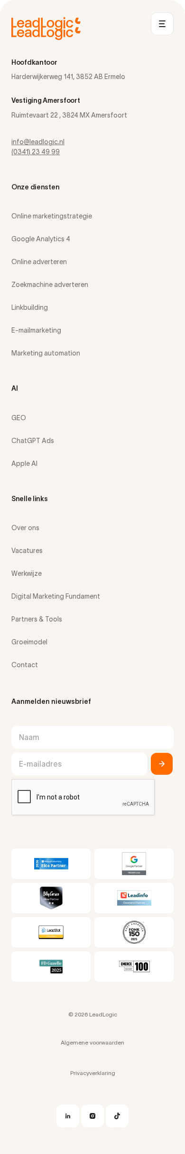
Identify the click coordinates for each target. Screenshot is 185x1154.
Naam (29, 737)
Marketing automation (45, 353)
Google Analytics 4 (40, 239)
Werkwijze (26, 573)
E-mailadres (40, 763)
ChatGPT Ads (32, 440)
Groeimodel (29, 642)
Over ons (25, 528)
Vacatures (27, 550)
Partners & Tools (36, 619)
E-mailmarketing (36, 330)
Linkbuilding (29, 307)
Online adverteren (39, 262)
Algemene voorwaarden (92, 1042)
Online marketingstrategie (51, 216)
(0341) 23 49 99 (35, 152)
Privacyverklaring (92, 1073)
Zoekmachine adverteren (49, 284)
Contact (24, 665)
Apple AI (24, 463)
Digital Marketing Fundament (55, 596)
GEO (18, 418)
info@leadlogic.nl (38, 142)
